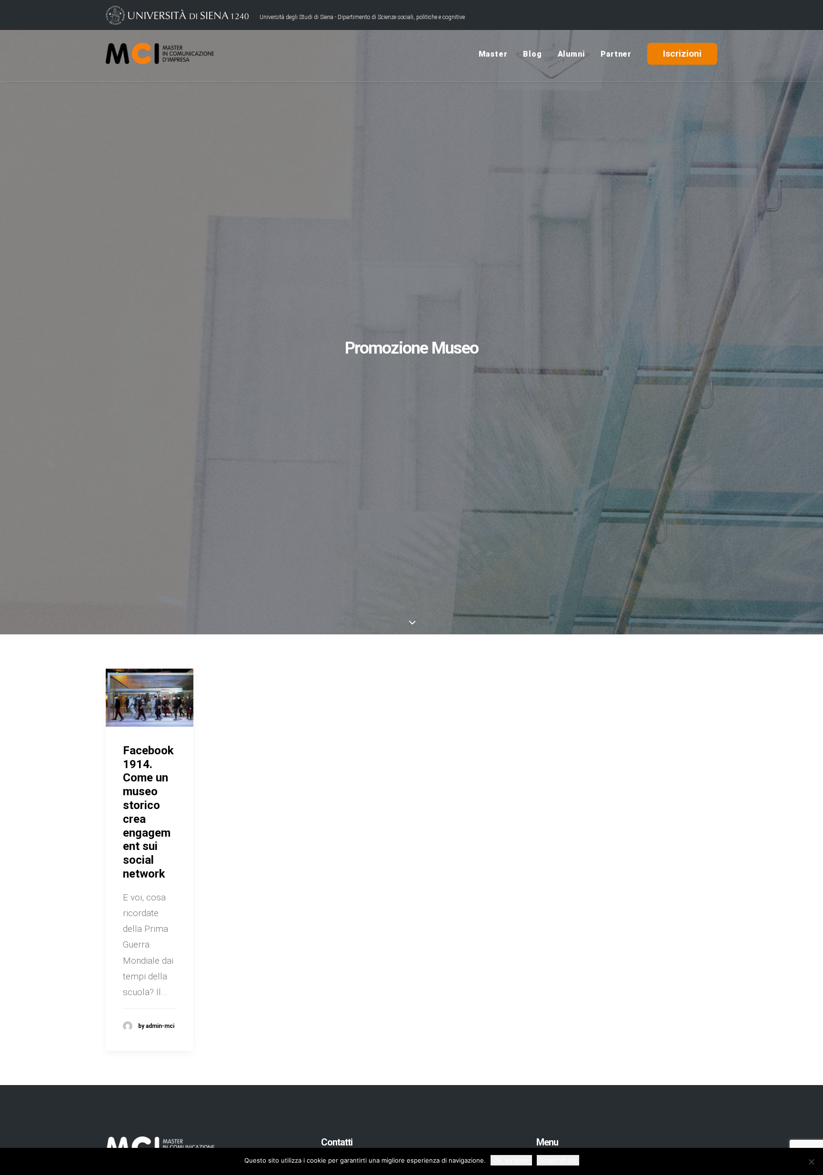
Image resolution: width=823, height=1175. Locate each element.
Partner (616, 54)
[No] (811, 1161)
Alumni (571, 54)
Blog (532, 54)
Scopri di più (558, 1160)
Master (493, 54)
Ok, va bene (511, 1160)
